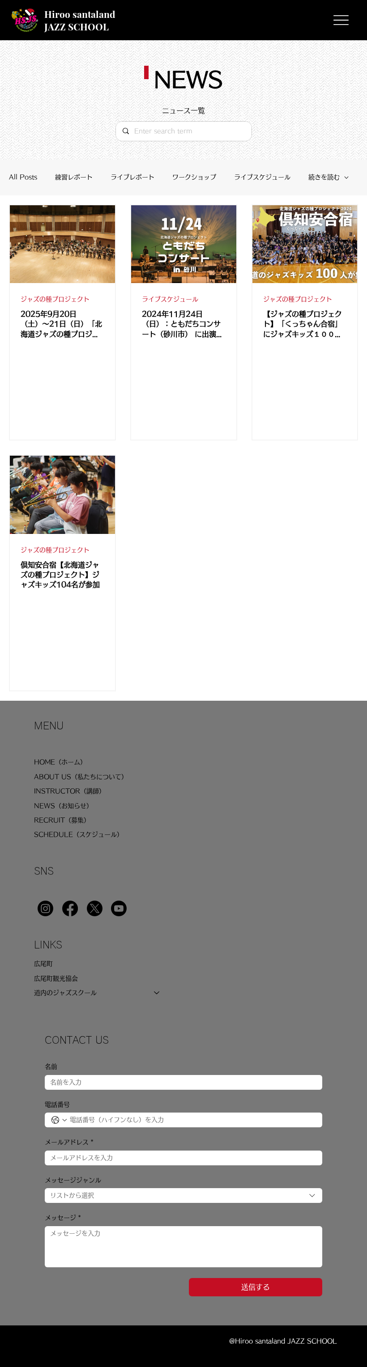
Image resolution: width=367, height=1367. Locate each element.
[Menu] (341, 20)
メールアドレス (69, 1142)
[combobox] (183, 1195)
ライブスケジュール (262, 177)
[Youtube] (119, 908)
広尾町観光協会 (56, 978)
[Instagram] (45, 908)
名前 (51, 1066)
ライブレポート (132, 177)
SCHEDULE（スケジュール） (78, 834)
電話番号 (57, 1104)
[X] (94, 908)
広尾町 (43, 964)
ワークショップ (194, 177)
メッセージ (63, 1218)
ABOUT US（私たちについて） (81, 777)
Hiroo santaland (79, 14)
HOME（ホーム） (60, 762)
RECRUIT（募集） (62, 820)
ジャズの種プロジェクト (55, 299)
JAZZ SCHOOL (76, 26)
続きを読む (324, 177)
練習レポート (74, 177)
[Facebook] (70, 908)
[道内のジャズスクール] (157, 993)
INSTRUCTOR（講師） (69, 791)
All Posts (23, 177)
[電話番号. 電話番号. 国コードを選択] (59, 1120)
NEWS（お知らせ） (63, 806)
